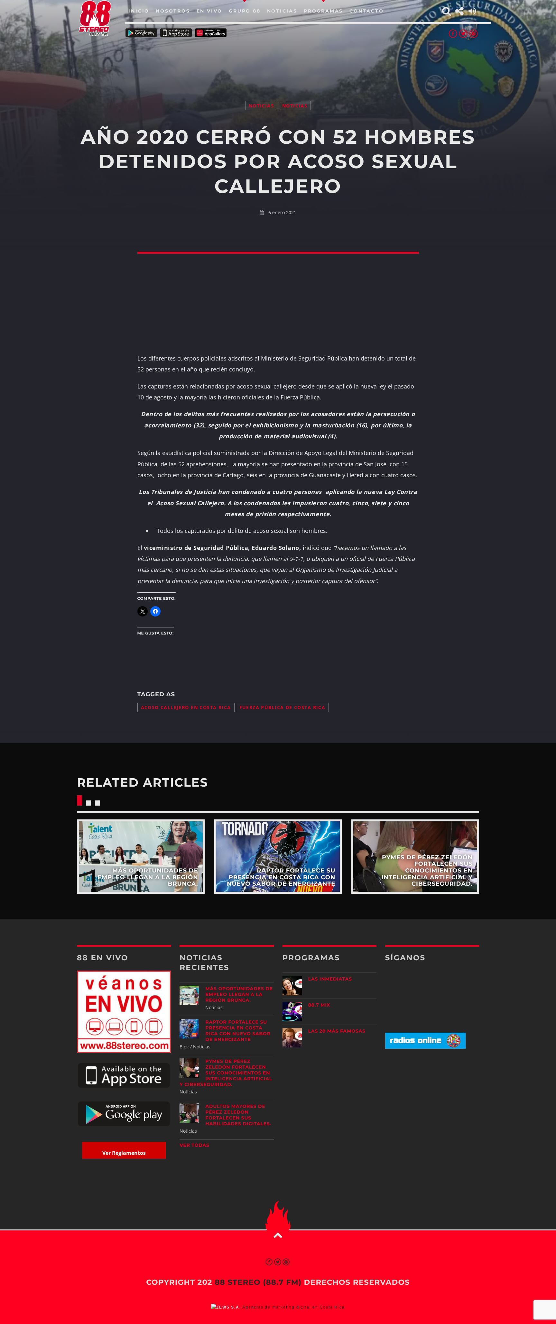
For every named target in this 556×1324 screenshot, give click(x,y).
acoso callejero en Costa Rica (186, 707)
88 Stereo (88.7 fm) (258, 1282)
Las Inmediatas (330, 979)
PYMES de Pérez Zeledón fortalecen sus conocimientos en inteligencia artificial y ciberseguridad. (226, 1072)
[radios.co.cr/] (425, 1047)
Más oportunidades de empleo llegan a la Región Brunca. (239, 994)
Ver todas (194, 1145)
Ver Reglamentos (124, 1152)
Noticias (261, 106)
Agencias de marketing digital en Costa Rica (293, 1307)
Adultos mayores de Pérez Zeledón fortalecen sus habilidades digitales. (238, 1115)
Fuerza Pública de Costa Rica (282, 707)
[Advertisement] (278, 61)
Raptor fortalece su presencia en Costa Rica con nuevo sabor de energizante (237, 1030)
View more (141, 856)
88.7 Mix (319, 1005)
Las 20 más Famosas (337, 1031)
